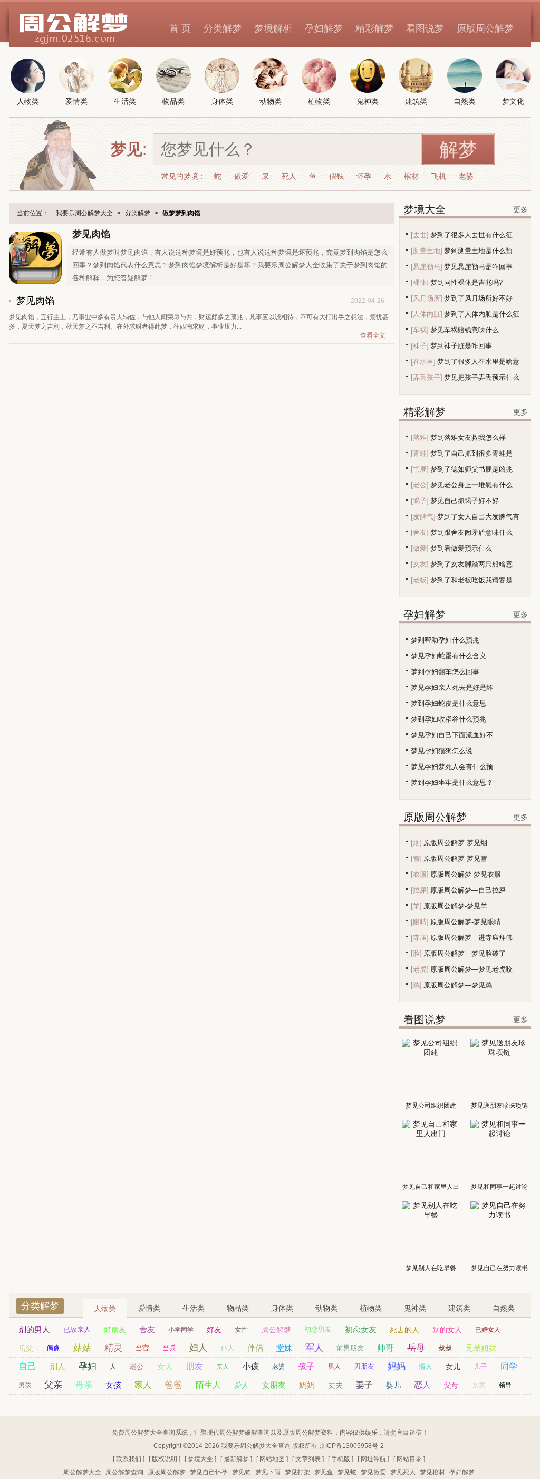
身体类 (282, 1308)
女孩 (113, 1384)
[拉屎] (420, 890)
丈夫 (335, 1385)
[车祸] (420, 330)
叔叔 (445, 1348)
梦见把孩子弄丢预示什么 (481, 377)
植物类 (371, 1308)
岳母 (416, 1348)
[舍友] (420, 532)
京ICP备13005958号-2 (351, 1445)
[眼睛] (420, 922)
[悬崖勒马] (426, 267)
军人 (314, 1348)
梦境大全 (424, 209)
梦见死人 (403, 1472)
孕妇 (88, 1366)
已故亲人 (77, 1329)
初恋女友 (361, 1329)
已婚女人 (487, 1329)
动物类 (326, 1308)
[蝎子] (420, 501)
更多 (520, 209)
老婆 (466, 176)
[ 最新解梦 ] (236, 1459)
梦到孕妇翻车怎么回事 (445, 672)
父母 (451, 1385)
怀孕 (363, 176)
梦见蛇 (347, 1472)
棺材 (411, 176)
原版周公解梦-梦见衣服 (465, 874)
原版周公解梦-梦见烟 (455, 843)
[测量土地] (426, 251)
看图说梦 (425, 28)
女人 (165, 1366)
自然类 (504, 1308)
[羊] (416, 906)
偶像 (53, 1348)
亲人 (222, 1366)
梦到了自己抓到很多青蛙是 (471, 453)
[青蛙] (420, 453)
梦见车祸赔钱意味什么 (464, 330)
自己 (27, 1366)
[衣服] (420, 874)
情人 (425, 1366)
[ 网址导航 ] (373, 1459)
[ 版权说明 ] (164, 1459)
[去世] (420, 235)
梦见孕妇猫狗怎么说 (441, 751)
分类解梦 (223, 28)
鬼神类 (415, 1308)
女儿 (453, 1366)
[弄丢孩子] (426, 377)
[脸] (416, 953)
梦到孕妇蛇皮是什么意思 (448, 703)
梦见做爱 (373, 1472)
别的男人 (34, 1329)
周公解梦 (276, 1330)
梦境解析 (273, 28)
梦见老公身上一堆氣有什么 (471, 485)
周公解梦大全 (82, 1472)
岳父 (25, 1348)
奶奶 (307, 1384)
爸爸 (173, 1385)
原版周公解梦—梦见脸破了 (464, 953)
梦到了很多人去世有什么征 (471, 235)
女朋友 (274, 1384)
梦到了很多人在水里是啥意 (478, 362)
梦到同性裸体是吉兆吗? (466, 282)
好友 (214, 1330)
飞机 (438, 176)
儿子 (480, 1366)
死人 (289, 176)
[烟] (416, 843)
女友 (479, 1385)
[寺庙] (420, 938)
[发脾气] (423, 517)
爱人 (241, 1385)
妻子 (364, 1384)
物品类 (238, 1308)
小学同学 (181, 1329)
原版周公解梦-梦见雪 (455, 858)
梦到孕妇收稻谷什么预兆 (448, 719)
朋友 (194, 1366)
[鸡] (416, 985)
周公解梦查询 (124, 1472)
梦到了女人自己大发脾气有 (478, 517)
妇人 (198, 1348)
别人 (57, 1366)
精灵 (113, 1348)
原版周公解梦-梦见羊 (455, 906)
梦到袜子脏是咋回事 (461, 346)
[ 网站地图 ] (272, 1459)
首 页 (180, 28)
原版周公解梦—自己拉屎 (468, 890)
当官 (142, 1348)
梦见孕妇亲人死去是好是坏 (452, 688)
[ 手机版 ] (340, 1459)
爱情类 (149, 1308)
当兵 (169, 1348)
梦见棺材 (432, 1472)
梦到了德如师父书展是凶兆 (471, 469)
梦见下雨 (268, 1472)
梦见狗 (241, 1472)
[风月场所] (426, 298)
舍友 (147, 1329)
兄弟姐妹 (481, 1347)
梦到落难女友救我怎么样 (468, 437)
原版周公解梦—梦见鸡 (457, 985)
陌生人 (208, 1384)
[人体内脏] (426, 314)
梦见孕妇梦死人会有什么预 (452, 767)
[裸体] (420, 282)
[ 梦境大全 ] (200, 1459)
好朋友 (115, 1330)
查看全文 (372, 335)
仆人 (227, 1348)
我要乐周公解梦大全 (84, 213)
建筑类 (459, 1308)
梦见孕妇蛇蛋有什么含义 (448, 656)
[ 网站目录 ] (409, 1459)
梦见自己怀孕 (209, 1472)
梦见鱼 (323, 1472)
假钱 (336, 176)
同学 (508, 1366)
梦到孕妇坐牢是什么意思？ (452, 782)
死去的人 (404, 1330)
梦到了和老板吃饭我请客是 (471, 580)
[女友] (420, 564)
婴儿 (393, 1385)
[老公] (420, 485)
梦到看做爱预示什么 (461, 548)
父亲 (53, 1385)
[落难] (420, 437)
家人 (142, 1384)
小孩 (250, 1366)
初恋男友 (318, 1329)
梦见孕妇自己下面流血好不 (452, 735)
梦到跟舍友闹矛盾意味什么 (471, 532)
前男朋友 (350, 1348)
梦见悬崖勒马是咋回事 (478, 267)
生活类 (193, 1308)
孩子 (306, 1366)
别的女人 (447, 1330)
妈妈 (397, 1366)
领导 (505, 1385)
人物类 (105, 1308)
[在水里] (423, 362)
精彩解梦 (374, 28)
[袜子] (420, 346)
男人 (334, 1366)
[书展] (420, 469)
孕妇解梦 (324, 28)
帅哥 (385, 1347)
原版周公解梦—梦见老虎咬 (471, 969)
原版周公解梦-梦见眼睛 (465, 922)
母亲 (83, 1384)
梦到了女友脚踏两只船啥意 (471, 564)
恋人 (422, 1384)
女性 (241, 1329)
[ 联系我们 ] (128, 1459)
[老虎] (420, 969)
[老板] (420, 580)
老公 (136, 1366)
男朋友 (364, 1366)
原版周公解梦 (485, 28)
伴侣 (255, 1347)
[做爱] (420, 548)
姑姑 (82, 1348)
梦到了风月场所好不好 (478, 298)
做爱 (241, 176)
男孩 (24, 1385)
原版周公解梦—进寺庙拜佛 (471, 938)
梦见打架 (297, 1472)
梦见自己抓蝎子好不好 (464, 501)
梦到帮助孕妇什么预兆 (445, 640)
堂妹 (284, 1347)
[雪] (416, 858)
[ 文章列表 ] (308, 1459)
